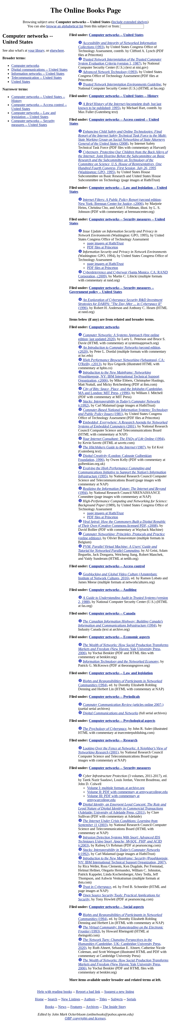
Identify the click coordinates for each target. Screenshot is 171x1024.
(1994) (123, 439)
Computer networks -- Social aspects (116, 907)
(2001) (122, 424)
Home (39, 999)
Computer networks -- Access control (117, 566)
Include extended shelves (129, 22)
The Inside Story (114, 1007)
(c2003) (120, 841)
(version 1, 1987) (119, 61)
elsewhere (57, 50)
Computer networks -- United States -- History (124, 96)
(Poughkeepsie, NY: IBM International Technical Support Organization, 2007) (123, 860)
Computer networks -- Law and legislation (121, 673)
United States (20, 81)
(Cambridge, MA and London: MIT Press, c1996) (120, 391)
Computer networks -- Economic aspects (119, 637)
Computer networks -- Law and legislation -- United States (33, 115)
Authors (89, 999)
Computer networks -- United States (116, 35)
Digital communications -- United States (39, 69)
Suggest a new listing (119, 991)
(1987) (114, 447)
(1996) (120, 304)
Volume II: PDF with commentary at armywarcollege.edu (127, 792)
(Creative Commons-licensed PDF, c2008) (122, 523)
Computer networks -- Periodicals (114, 696)
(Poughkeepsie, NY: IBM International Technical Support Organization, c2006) (118, 376)
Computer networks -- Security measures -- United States (33, 123)
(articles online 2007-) (123, 704)
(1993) (110, 72)
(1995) (122, 472)
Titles (103, 999)
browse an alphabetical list (64, 26)
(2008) (122, 137)
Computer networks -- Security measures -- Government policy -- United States (111, 290)
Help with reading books (54, 991)
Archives (92, 1007)
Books (49, 1007)
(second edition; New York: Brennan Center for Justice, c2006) (119, 202)
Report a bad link (88, 991)
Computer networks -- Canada (112, 613)
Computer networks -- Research (113, 740)
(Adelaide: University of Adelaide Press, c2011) (122, 808)
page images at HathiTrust (105, 243)
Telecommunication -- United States (36, 77)
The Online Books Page (85, 10)
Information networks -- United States (37, 73)
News (62, 1007)
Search (52, 999)
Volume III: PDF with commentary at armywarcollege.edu (113, 798)
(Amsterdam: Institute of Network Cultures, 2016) (117, 576)
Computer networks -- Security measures (120, 768)
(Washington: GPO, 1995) (123, 162)
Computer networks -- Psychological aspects (122, 721)
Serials (131, 999)
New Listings (70, 999)
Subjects (117, 999)
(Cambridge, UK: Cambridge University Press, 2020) (119, 944)
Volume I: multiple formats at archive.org (116, 788)
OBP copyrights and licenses (85, 1018)
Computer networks (25, 65)
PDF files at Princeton (102, 247)
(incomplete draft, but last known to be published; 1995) (119, 106)
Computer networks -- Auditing (112, 590)
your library (36, 50)
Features (76, 1007)
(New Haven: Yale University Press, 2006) (123, 649)
